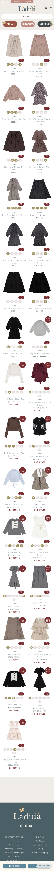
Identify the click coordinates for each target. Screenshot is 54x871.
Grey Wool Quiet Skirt (40, 215)
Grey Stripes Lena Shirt (39, 353)
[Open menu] (2, 8)
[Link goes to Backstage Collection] (16, 1)
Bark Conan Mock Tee (14, 453)
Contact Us (14, 845)
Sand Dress (40, 504)
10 (8, 64)
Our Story (39, 841)
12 (12, 64)
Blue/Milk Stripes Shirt (14, 504)
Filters (16, 866)
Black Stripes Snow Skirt (40, 308)
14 (16, 64)
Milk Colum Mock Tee (14, 399)
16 (20, 64)
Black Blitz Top (14, 705)
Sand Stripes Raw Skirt (14, 71)
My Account (14, 841)
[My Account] (45, 8)
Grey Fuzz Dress (14, 606)
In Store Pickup (14, 860)
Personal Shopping (39, 853)
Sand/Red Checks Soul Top (14, 119)
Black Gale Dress (39, 708)
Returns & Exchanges (14, 853)
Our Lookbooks (40, 845)
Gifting (40, 849)
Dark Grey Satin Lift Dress (14, 215)
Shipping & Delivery (14, 849)
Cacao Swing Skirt (14, 654)
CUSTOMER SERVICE (14, 837)
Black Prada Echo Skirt (14, 308)
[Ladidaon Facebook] (26, 826)
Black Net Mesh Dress (40, 456)
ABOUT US (39, 837)
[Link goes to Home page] (5, 1)
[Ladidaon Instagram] (21, 826)
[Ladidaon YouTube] (30, 826)
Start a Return (14, 856)
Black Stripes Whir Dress (14, 353)
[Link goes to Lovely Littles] (28, 1)
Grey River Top (14, 552)
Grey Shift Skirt (40, 603)
